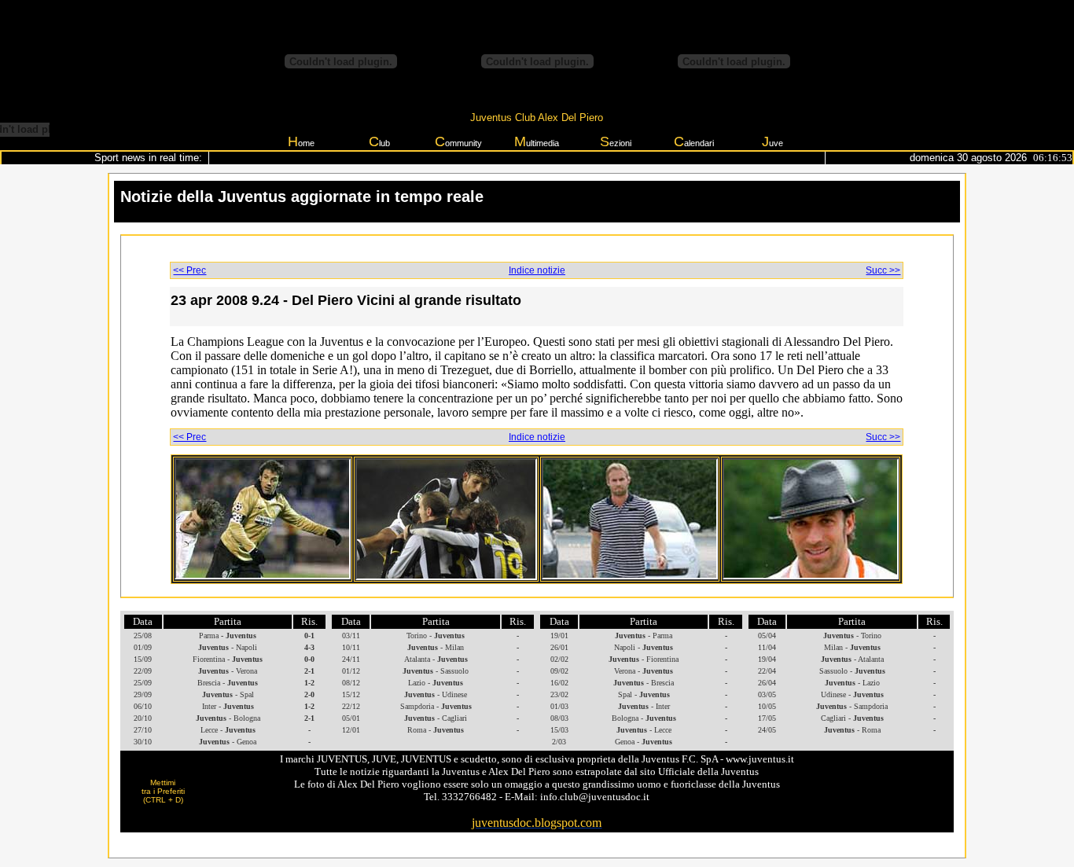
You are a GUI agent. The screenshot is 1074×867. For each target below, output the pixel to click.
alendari (694, 141)
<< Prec (189, 270)
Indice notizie (537, 270)
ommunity (458, 141)
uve (772, 141)
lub (379, 141)
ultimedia (536, 141)
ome (301, 141)
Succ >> (883, 270)
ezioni (615, 141)
